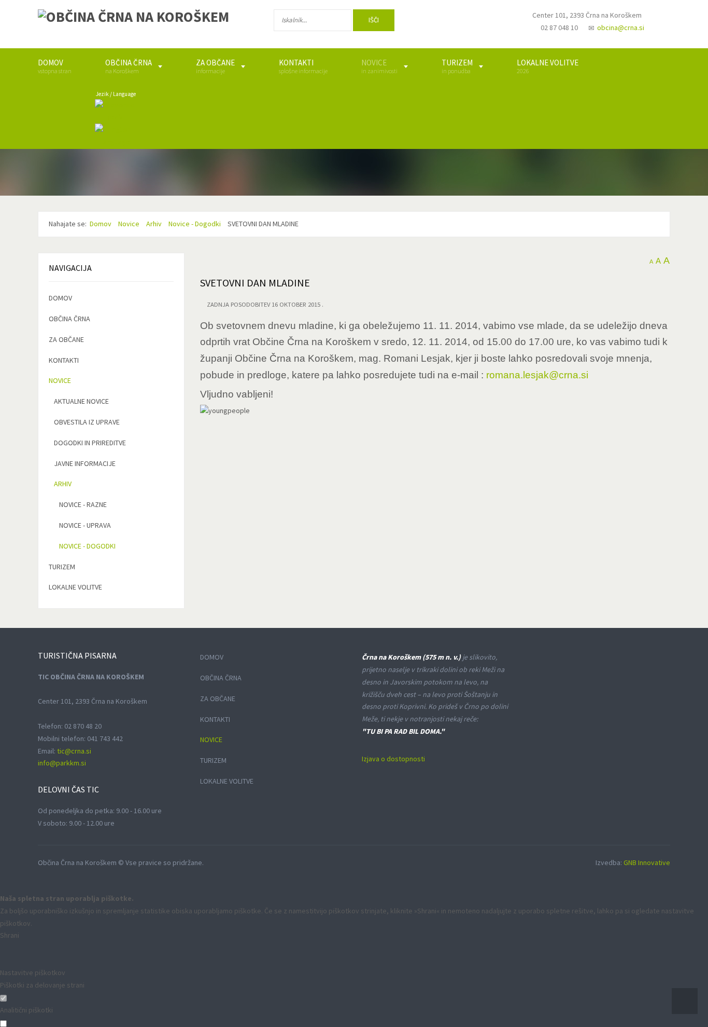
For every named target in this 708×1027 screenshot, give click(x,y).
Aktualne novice (81, 401)
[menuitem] (55, 66)
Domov (60, 298)
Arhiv (63, 483)
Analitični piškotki (26, 1010)
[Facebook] (431, 22)
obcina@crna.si (620, 27)
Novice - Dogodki (87, 546)
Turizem (62, 566)
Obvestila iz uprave (87, 422)
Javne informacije (85, 463)
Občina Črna (69, 318)
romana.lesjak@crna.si (537, 374)
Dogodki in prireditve (90, 442)
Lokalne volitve (75, 587)
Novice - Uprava (85, 525)
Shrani (9, 935)
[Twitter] (465, 22)
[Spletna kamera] (497, 24)
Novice (60, 380)
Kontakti (64, 360)
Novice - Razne (83, 504)
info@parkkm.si (62, 763)
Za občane (66, 339)
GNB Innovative (647, 862)
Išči (374, 20)
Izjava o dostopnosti (393, 758)
